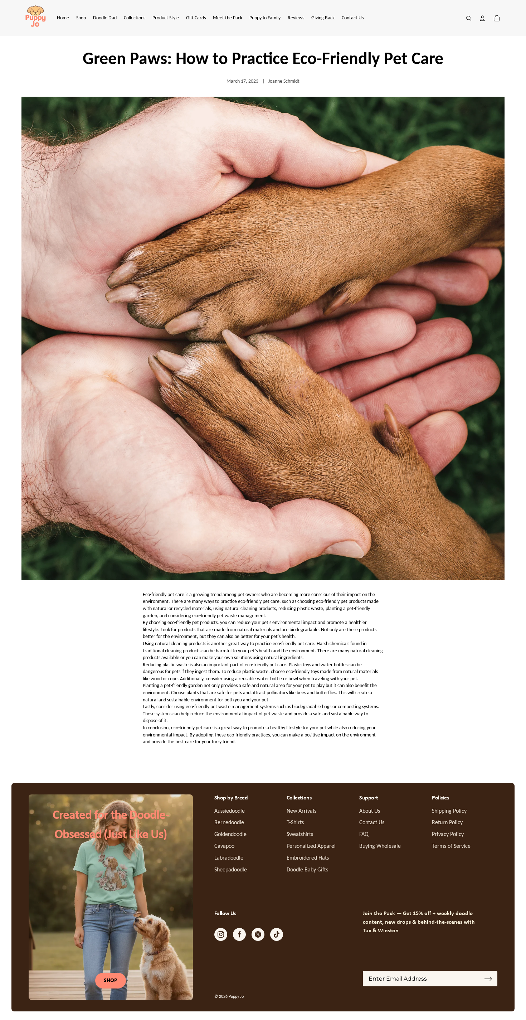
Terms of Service (451, 846)
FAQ (364, 834)
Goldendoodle (230, 834)
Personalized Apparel (311, 846)
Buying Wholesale (380, 846)
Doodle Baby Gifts (307, 870)
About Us (369, 811)
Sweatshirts (300, 834)
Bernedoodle (229, 823)
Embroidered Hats (308, 858)
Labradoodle (228, 858)
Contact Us (371, 823)
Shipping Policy (449, 811)
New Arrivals (301, 811)
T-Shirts (295, 823)
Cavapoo (224, 846)
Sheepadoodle (230, 870)
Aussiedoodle (229, 811)
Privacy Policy (448, 834)
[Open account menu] (482, 18)
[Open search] (469, 18)
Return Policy (447, 823)
